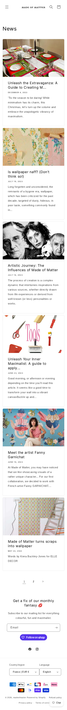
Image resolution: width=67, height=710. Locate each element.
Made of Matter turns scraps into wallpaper (32, 543)
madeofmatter (19, 697)
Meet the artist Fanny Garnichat (26, 454)
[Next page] (43, 581)
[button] (7, 7)
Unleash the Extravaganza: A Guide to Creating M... (33, 85)
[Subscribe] (56, 628)
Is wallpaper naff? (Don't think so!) (28, 174)
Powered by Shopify (36, 697)
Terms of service (44, 703)
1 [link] (24, 581)
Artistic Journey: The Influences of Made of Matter (33, 267)
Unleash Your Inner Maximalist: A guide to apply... (27, 363)
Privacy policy (25, 703)
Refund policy (55, 697)
